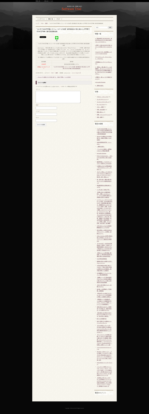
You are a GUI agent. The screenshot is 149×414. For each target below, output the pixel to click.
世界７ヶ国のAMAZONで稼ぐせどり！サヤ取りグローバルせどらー (103, 47)
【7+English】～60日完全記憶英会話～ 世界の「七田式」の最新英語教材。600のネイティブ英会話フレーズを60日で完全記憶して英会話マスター (104, 247)
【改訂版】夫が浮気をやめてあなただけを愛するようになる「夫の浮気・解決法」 (104, 314)
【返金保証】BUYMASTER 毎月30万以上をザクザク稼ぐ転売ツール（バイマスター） (103, 40)
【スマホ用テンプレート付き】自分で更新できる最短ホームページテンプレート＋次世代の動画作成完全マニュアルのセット (104, 329)
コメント (38, 89)
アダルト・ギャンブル (102, 96)
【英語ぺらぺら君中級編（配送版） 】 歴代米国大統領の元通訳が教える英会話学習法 (104, 254)
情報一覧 (50, 19)
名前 (37, 105)
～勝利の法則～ (100, 85)
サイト (37, 117)
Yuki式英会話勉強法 (102, 258)
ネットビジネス (101, 104)
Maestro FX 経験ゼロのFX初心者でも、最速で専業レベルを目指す (54, 77)
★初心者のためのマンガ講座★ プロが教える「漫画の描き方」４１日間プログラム (104, 308)
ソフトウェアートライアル (71, 12)
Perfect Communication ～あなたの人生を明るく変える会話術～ (104, 157)
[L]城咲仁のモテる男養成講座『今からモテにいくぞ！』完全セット (104, 167)
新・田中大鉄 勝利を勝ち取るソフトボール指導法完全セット (104, 181)
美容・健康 (99, 117)
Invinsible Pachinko (100, 82)
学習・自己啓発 (101, 109)
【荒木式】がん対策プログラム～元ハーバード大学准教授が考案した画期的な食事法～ (104, 295)
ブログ (58, 19)
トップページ (41, 19)
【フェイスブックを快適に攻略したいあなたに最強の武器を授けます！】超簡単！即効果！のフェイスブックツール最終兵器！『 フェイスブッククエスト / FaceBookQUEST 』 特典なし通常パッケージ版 (104, 340)
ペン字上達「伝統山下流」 (103, 189)
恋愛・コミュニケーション (103, 114)
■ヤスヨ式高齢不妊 (101, 318)
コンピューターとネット (103, 102)
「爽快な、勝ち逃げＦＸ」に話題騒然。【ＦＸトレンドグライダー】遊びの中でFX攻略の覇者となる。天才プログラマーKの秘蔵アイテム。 (103, 70)
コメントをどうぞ (76, 73)
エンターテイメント (102, 99)
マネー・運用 (54, 73)
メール (38, 111)
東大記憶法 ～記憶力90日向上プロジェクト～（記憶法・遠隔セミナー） (104, 232)
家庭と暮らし (100, 112)
